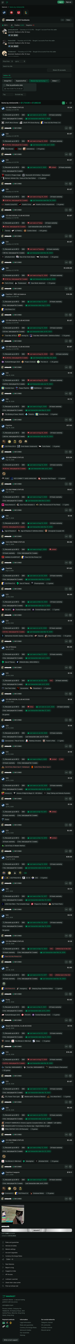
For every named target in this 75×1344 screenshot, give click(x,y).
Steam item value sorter (13, 1282)
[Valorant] (18, 12)
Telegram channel (47, 1322)
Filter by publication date (14, 85)
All (11, 25)
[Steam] (4, 12)
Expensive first (21, 81)
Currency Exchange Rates (13, 1256)
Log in (61, 2)
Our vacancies (24, 1332)
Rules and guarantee (12, 1242)
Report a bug (9, 1267)
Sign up (68, 2)
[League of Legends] (26, 12)
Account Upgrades (11, 1252)
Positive (19, 25)
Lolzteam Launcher (11, 1279)
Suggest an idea (10, 1271)
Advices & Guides (11, 1246)
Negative (30, 25)
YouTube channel (46, 1327)
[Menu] (2, 2)
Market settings (10, 1249)
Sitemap (22, 1335)
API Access (9, 1274)
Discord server (45, 1330)
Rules (68, 20)
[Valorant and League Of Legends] (11, 12)
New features (9, 1264)
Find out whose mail (11, 1286)
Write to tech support (11, 1340)
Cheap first (7, 81)
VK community (45, 1325)
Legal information (25, 1322)
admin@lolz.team (7, 1305)
